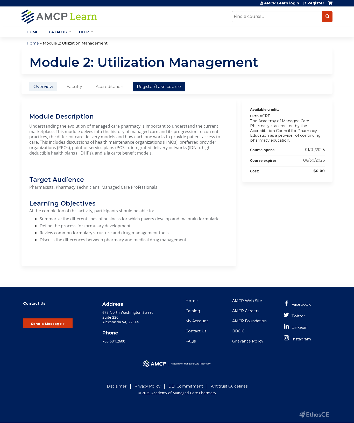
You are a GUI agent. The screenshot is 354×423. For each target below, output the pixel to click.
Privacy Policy (147, 386)
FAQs (191, 341)
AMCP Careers (245, 311)
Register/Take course (159, 86)
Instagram (301, 339)
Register (315, 3)
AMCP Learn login (281, 3)
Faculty (74, 86)
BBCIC (238, 331)
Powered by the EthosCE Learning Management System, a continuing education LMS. (314, 414)
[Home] (106, 16)
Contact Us (196, 331)
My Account (197, 321)
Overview (43, 86)
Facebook (301, 304)
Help (84, 32)
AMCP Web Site (247, 300)
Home (32, 32)
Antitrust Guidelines (229, 386)
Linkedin (300, 327)
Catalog (58, 32)
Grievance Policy (247, 341)
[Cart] (330, 5)
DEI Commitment (185, 386)
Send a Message (46, 324)
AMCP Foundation (249, 321)
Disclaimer (116, 386)
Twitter (298, 316)
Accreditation (109, 86)
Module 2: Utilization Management (75, 43)
